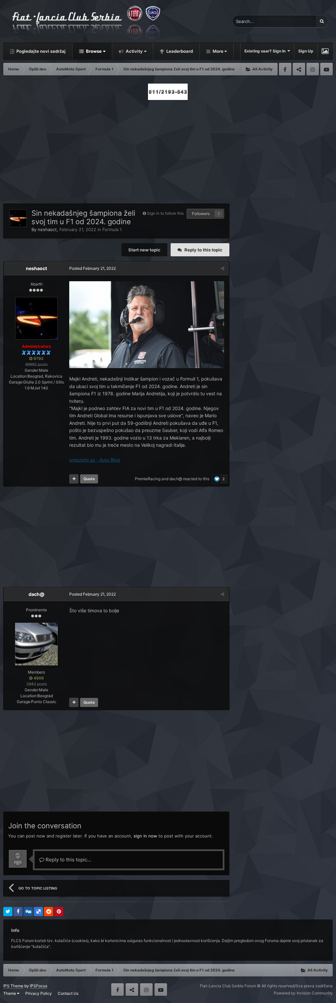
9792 (38, 358)
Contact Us (68, 993)
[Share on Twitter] (7, 911)
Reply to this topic (203, 249)
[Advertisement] (168, 150)
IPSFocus (38, 985)
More (218, 51)
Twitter (299, 69)
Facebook (285, 69)
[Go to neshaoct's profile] (18, 218)
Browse (93, 51)
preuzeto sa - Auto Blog (94, 459)
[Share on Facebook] (18, 911)
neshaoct (47, 229)
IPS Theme (13, 985)
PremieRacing (147, 478)
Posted (92, 268)
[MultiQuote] (73, 478)
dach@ (175, 478)
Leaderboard (179, 51)
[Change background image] (325, 51)
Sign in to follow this (165, 213)
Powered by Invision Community (303, 993)
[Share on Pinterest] (58, 911)
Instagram (312, 69)
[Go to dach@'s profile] (36, 644)
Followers (201, 213)
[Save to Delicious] (38, 911)
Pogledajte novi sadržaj (40, 51)
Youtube (326, 69)
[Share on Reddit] (48, 911)
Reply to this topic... (67, 859)
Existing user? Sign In (265, 51)
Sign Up (305, 51)
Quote (89, 478)
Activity (134, 51)
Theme (10, 993)
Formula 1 (112, 229)
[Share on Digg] (28, 911)
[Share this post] (222, 268)
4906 (38, 678)
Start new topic (144, 249)
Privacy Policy (38, 993)
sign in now (145, 835)
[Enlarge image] (146, 324)
